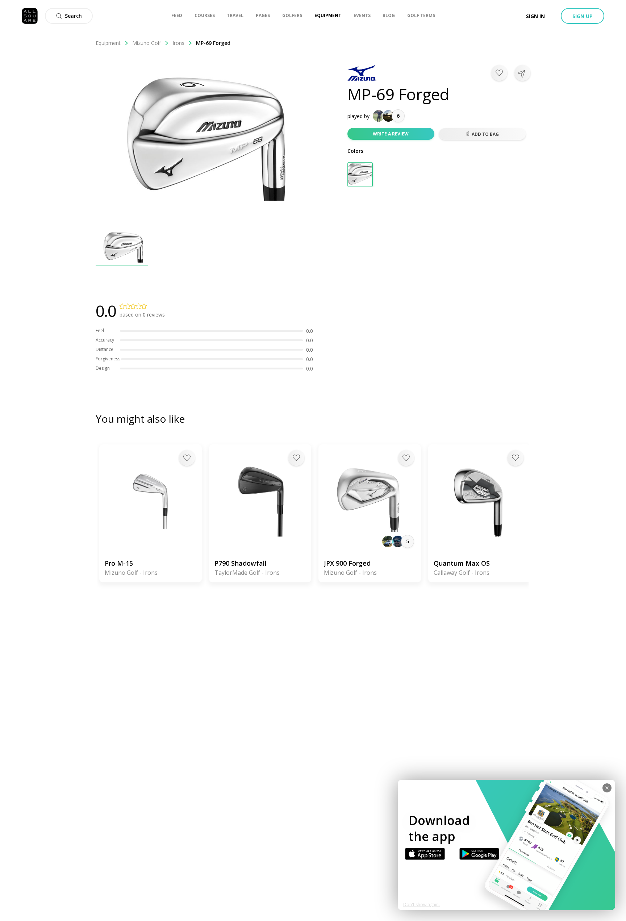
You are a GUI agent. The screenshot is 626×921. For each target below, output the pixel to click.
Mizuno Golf (146, 42)
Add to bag (485, 134)
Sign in (535, 16)
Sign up (582, 16)
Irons (178, 42)
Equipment (108, 42)
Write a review (391, 134)
